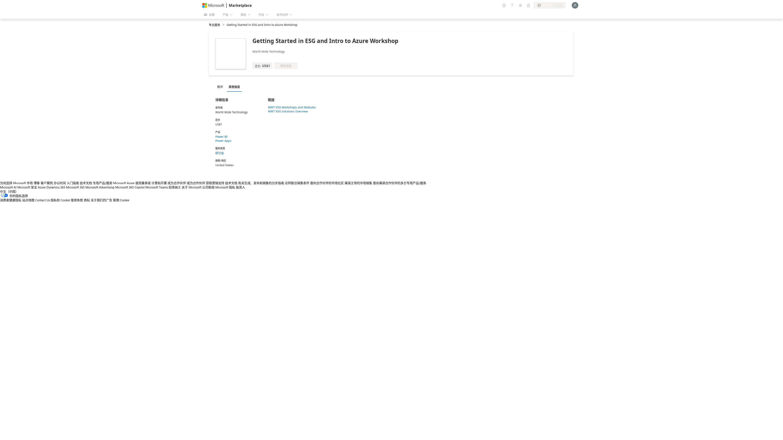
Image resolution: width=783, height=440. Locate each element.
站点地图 (28, 200)
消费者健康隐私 (10, 200)
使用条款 (77, 200)
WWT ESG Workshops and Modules (292, 107)
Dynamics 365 (55, 187)
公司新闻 (208, 187)
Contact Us (42, 200)
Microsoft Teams (156, 187)
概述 (220, 87)
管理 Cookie (121, 200)
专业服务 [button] (214, 25)
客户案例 (47, 183)
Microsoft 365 (75, 187)
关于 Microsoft (191, 187)
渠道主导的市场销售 (358, 183)
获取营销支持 (215, 183)
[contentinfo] (223, 24)
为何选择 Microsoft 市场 (16, 183)
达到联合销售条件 (297, 183)
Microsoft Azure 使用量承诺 (132, 183)
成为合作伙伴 (177, 183)
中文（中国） (9, 191)
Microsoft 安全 (27, 187)
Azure (42, 187)
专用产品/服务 (102, 183)
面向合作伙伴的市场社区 (327, 183)
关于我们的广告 (101, 200)
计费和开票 (159, 183)
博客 (37, 183)
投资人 (240, 187)
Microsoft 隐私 (225, 187)
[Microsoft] (213, 5)
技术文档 (86, 183)
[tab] (221, 86)
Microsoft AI (8, 187)
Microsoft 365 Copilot (130, 187)
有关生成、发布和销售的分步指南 (261, 183)
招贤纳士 (175, 187)
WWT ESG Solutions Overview (288, 111)
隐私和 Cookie (60, 200)
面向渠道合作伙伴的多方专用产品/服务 (399, 183)
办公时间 (60, 183)
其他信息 (234, 87)
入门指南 (73, 183)
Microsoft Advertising (99, 187)
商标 (87, 200)
